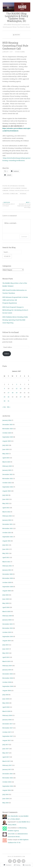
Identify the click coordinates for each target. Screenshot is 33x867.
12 (16, 388)
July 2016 (5, 794)
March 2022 (6, 512)
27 (20, 397)
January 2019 (6, 670)
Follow (6, 354)
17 (8, 392)
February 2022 (7, 516)
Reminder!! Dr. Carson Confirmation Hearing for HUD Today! (24, 205)
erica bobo (11, 834)
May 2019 (5, 653)
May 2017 (5, 753)
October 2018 (6, 682)
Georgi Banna (20, 52)
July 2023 (5, 445)
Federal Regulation (16, 190)
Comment (24, 236)
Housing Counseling (10, 193)
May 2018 (5, 703)
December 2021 (7, 524)
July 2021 (5, 545)
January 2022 (6, 520)
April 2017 (5, 757)
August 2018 (6, 690)
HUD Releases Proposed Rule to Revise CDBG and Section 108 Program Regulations (15, 300)
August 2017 (6, 740)
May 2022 (5, 503)
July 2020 (5, 595)
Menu (17, 35)
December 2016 (7, 774)
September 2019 (7, 636)
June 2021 (5, 549)
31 (8, 401)
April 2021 (5, 557)
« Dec (4, 407)
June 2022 (5, 499)
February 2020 (7, 616)
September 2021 (7, 537)
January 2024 (6, 420)
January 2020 (6, 620)
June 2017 (5, 749)
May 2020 (5, 603)
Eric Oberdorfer (13, 816)
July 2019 (5, 645)
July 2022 (5, 495)
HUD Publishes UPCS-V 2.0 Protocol (8, 204)
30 (4, 401)
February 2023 (7, 466)
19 (16, 392)
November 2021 (7, 528)
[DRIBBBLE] (23, 861)
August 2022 (6, 491)
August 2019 (6, 640)
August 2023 (6, 441)
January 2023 (6, 470)
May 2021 (5, 553)
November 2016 (7, 778)
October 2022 (6, 482)
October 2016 (6, 782)
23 (4, 397)
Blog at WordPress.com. (16, 856)
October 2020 (6, 582)
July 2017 (5, 744)
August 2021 (6, 541)
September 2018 (7, 686)
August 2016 (6, 790)
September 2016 (7, 786)
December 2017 (7, 724)
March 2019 (6, 661)
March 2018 (6, 711)
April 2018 (5, 707)
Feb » (8, 407)
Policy (26, 190)
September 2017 (7, 736)
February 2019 (7, 665)
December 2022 (7, 474)
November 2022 (7, 478)
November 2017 (7, 728)
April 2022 (5, 507)
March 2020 (6, 611)
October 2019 (6, 632)
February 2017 (7, 765)
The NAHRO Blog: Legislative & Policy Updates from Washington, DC (16, 17)
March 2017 (6, 761)
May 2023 (5, 453)
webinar (23, 193)
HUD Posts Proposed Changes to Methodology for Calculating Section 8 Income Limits (15, 310)
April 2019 (5, 657)
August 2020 (6, 591)
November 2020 (7, 578)
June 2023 (5, 449)
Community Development (11, 188)
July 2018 (5, 694)
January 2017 (6, 769)
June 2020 (5, 599)
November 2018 (7, 678)
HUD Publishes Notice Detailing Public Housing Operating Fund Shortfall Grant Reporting (15, 320)
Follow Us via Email (10, 332)
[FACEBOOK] (10, 861)
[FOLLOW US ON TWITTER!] (19, 861)
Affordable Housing (17, 186)
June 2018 (5, 699)
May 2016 (5, 803)
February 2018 (7, 715)
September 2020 (7, 586)
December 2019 (7, 624)
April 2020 (5, 607)
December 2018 (7, 674)
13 (20, 388)
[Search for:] (12, 252)
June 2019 (5, 649)
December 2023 (7, 424)
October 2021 (6, 532)
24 (8, 397)
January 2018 (6, 719)
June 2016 (5, 798)
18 (12, 392)
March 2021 (6, 562)
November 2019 (7, 628)
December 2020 (7, 574)
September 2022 (7, 487)
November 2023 (7, 428)
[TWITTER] (14, 861)
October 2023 (6, 433)
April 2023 (5, 458)
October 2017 (6, 732)
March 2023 (6, 462)
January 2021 (6, 570)
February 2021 (7, 566)
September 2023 (7, 437)
